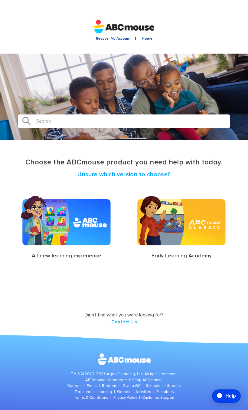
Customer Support (158, 398)
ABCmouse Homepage (106, 380)
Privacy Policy (125, 398)
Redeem (109, 386)
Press (92, 386)
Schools (153, 386)
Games (123, 392)
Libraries (173, 386)
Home (147, 39)
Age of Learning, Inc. (125, 374)
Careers (74, 386)
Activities (143, 392)
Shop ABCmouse (147, 380)
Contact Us (124, 321)
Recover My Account (113, 39)
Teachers (82, 392)
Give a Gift (131, 386)
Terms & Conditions (91, 398)
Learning (104, 392)
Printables (165, 392)
